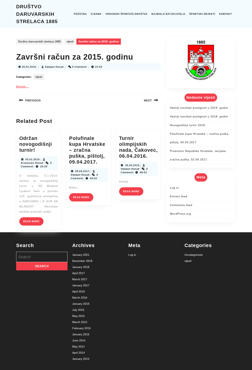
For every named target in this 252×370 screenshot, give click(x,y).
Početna (80, 14)
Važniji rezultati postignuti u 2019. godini (199, 107)
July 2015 (78, 309)
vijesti (70, 41)
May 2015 (78, 316)
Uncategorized (193, 254)
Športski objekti (202, 14)
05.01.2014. (32, 159)
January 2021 (80, 254)
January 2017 (80, 285)
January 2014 (80, 358)
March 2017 (79, 279)
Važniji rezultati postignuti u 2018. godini (199, 116)
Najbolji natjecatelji (168, 14)
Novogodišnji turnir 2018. (188, 125)
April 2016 (78, 291)
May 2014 (78, 346)
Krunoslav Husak (32, 163)
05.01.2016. (29, 67)
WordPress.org (180, 213)
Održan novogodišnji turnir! (35, 144)
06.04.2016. (132, 165)
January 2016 (80, 303)
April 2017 (78, 273)
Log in (174, 187)
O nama (96, 14)
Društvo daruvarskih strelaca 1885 (37, 14)
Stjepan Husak (54, 67)
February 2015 (81, 328)
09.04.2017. (82, 171)
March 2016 (79, 297)
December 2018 (82, 260)
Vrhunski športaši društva (126, 14)
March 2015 (79, 322)
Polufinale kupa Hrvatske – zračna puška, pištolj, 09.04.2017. (87, 150)
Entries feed (178, 196)
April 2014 (78, 352)
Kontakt (225, 14)
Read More (33, 223)
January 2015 (80, 334)
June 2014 (78, 340)
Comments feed (181, 205)
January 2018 (80, 267)
